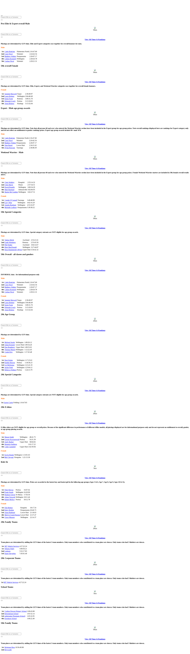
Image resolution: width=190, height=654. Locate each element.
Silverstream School (11, 614)
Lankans (7, 551)
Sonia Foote (9, 99)
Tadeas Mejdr (9, 240)
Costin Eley (9, 352)
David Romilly (10, 187)
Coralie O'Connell (11, 200)
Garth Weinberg (10, 242)
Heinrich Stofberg (11, 444)
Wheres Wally (9, 549)
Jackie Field (9, 367)
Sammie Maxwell (11, 94)
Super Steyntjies (10, 553)
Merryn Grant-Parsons (12, 515)
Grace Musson (10, 517)
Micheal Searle (10, 342)
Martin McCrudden (11, 192)
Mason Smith (9, 437)
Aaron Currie (8, 402)
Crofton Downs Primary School (16, 611)
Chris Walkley (9, 182)
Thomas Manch (10, 350)
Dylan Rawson (10, 148)
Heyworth (8, 650)
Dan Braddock (10, 347)
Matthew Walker (10, 56)
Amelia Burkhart (10, 205)
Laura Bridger (9, 96)
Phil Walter (8, 245)
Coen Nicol (9, 54)
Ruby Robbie (9, 510)
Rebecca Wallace (10, 370)
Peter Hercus (9, 490)
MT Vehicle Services (12, 546)
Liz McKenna (9, 365)
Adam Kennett (10, 345)
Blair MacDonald (11, 247)
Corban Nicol (9, 61)
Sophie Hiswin (10, 363)
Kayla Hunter (9, 455)
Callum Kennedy (10, 59)
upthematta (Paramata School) (15, 616)
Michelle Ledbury (11, 207)
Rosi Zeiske (9, 360)
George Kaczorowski (12, 439)
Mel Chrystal (9, 457)
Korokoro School (11, 618)
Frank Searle (9, 492)
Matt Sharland (9, 190)
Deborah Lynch (10, 101)
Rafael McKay (10, 499)
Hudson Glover (10, 495)
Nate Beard (8, 145)
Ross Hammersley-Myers (13, 250)
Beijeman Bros (10, 647)
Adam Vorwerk (10, 497)
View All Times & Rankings (95, 39)
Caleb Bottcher (10, 51)
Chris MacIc (9, 185)
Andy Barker (9, 442)
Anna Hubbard (10, 512)
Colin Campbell (10, 447)
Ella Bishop (9, 508)
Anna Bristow (9, 103)
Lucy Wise (8, 203)
